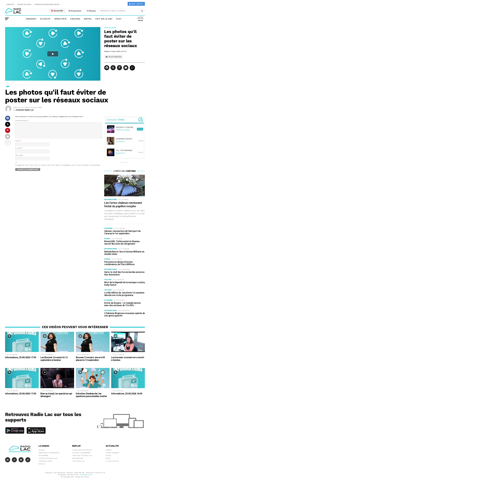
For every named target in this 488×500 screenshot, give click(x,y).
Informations (77, 458)
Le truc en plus (112, 461)
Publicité (10, 4)
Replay (92, 11)
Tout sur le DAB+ (103, 19)
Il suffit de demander (81, 453)
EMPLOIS (42, 464)
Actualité (45, 19)
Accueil (42, 450)
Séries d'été (60, 19)
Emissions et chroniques (49, 453)
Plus (118, 19)
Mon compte (136, 4)
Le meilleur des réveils (82, 450)
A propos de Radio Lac (48, 458)
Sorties (87, 19)
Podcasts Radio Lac (25, 110)
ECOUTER (58, 11)
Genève (109, 450)
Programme (75, 11)
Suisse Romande (112, 453)
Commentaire (21, 121)
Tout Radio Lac (78, 461)
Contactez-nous (24, 4)
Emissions (31, 19)
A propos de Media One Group (46, 4)
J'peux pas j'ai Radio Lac (82, 455)
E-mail (18, 148)
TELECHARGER (114, 57)
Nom (18, 141)
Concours (75, 19)
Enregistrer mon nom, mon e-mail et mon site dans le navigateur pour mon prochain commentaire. (58, 165)
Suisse (108, 455)
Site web (19, 155)
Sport (108, 458)
